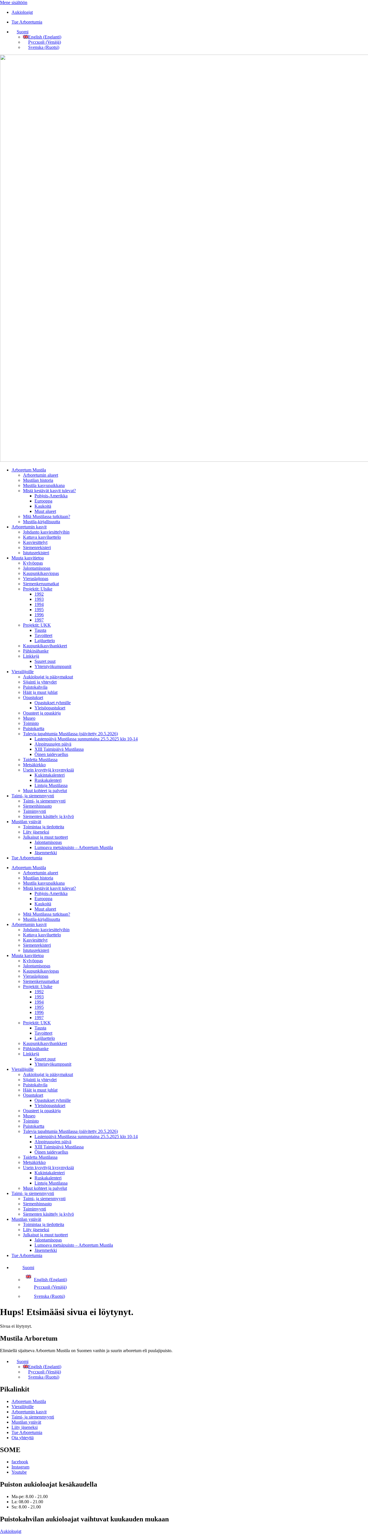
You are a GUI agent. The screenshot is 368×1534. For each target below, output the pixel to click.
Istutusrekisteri (36, 552)
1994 (39, 604)
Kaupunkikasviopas (41, 573)
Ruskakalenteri (48, 780)
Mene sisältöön (13, 2)
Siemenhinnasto (37, 806)
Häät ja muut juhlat (40, 692)
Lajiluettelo (44, 640)
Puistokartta (33, 728)
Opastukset (33, 697)
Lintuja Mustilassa (51, 785)
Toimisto (31, 723)
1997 (39, 619)
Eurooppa (43, 500)
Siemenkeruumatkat (41, 583)
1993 (39, 599)
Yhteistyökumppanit (52, 666)
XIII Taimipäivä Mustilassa (59, 749)
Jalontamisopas (36, 568)
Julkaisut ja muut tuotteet (45, 837)
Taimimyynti (34, 811)
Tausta (40, 630)
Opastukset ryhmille (52, 702)
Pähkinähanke (36, 650)
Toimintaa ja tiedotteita (43, 826)
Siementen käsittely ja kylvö (48, 816)
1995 (39, 609)
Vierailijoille (23, 671)
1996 (39, 614)
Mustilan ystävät (26, 821)
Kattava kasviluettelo (42, 537)
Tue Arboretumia (27, 857)
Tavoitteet (43, 635)
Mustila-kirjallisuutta (41, 521)
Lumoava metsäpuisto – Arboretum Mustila (73, 847)
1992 (39, 594)
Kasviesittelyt (35, 542)
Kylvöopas (33, 563)
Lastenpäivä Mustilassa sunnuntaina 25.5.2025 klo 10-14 (86, 738)
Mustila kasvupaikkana (44, 485)
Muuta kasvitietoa (28, 557)
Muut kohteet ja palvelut (45, 790)
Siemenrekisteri (37, 547)
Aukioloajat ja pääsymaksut (48, 676)
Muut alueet (45, 511)
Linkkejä (31, 656)
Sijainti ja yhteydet (40, 682)
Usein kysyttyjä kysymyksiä (48, 769)
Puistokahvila (35, 687)
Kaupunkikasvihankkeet (45, 645)
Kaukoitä (42, 506)
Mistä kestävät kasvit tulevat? (49, 490)
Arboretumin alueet (40, 475)
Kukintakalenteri (49, 775)
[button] (20, 31)
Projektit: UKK (37, 625)
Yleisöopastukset (49, 707)
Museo (29, 718)
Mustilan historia (38, 480)
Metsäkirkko (34, 764)
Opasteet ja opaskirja (42, 713)
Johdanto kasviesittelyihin (46, 532)
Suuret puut (44, 661)
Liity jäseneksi (36, 831)
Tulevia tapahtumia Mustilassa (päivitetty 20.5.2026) (70, 733)
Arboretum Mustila (29, 469)
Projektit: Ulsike (37, 588)
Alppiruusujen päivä (52, 744)
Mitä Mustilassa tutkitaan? (46, 516)
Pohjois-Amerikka (51, 495)
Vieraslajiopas (35, 578)
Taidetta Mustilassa (40, 759)
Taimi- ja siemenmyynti (33, 795)
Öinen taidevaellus (51, 754)
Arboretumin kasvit (29, 526)
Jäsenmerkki (45, 852)
